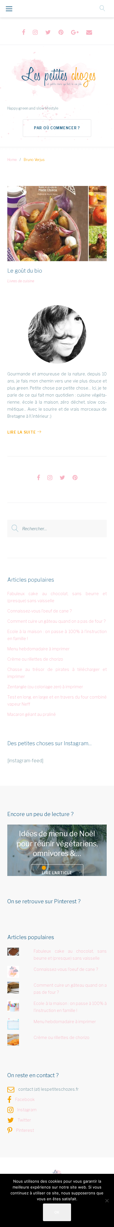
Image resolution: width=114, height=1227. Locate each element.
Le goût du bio (24, 271)
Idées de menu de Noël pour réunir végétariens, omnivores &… (57, 843)
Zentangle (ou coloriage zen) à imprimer (45, 686)
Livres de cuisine (20, 281)
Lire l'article (57, 873)
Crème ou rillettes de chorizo (35, 659)
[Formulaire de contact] (89, 32)
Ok (57, 1212)
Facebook (25, 1099)
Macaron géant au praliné (31, 714)
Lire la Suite (21, 432)
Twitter (24, 1119)
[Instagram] (35, 32)
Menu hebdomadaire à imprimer (38, 648)
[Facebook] (23, 32)
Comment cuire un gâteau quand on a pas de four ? (56, 621)
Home (12, 159)
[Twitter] (48, 32)
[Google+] (75, 32)
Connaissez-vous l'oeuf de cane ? (39, 610)
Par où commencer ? (57, 128)
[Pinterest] (60, 32)
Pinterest (25, 1130)
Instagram (27, 1109)
